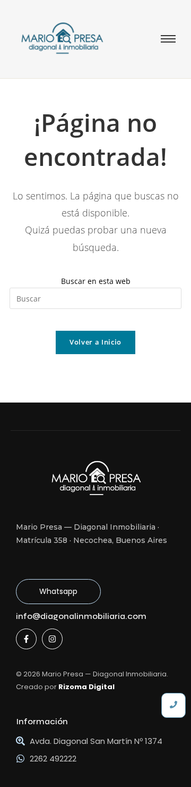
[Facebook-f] (26, 639)
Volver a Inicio (95, 342)
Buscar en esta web (96, 281)
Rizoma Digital (86, 687)
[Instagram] (52, 639)
